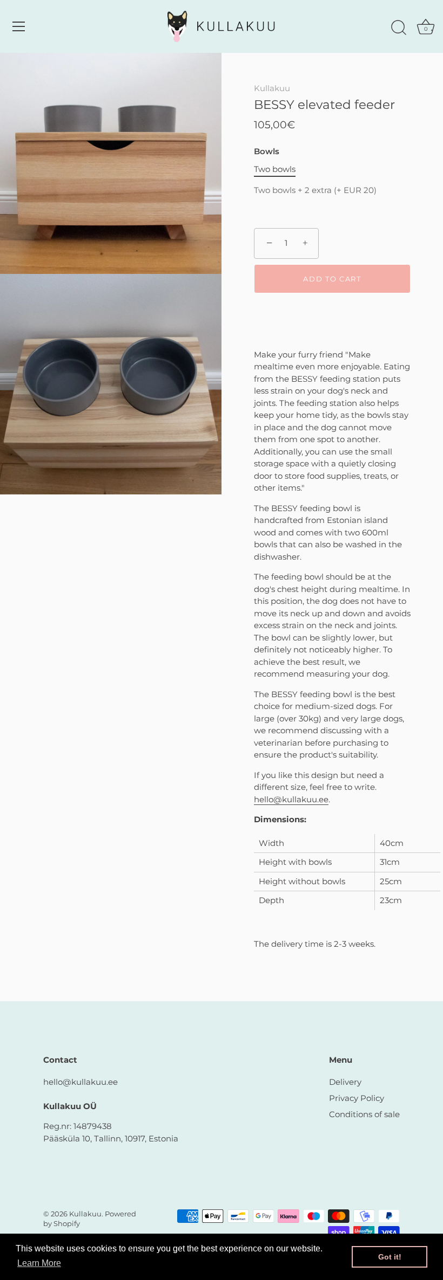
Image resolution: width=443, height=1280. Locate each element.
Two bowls (275, 169)
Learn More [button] (39, 1263)
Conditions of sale (364, 1114)
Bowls (266, 151)
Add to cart (332, 278)
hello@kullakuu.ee (291, 799)
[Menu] (19, 26)
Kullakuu (272, 88)
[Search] (399, 28)
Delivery (345, 1082)
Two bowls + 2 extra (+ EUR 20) (315, 190)
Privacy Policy (356, 1098)
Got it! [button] (389, 1257)
